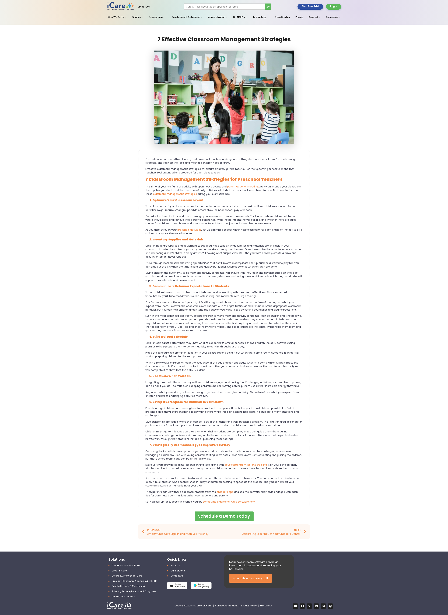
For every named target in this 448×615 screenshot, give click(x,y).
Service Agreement (226, 605)
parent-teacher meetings (243, 186)
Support (313, 17)
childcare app (225, 492)
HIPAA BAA (266, 605)
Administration (216, 17)
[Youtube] (295, 606)
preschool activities (189, 230)
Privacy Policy (249, 605)
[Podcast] (330, 606)
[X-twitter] (309, 606)
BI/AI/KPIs (239, 17)
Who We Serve (116, 17)
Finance (136, 17)
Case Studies (282, 17)
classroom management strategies (175, 194)
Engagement (156, 17)
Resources (332, 17)
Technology (260, 17)
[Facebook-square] (302, 606)
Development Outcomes (186, 17)
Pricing (299, 17)
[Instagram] (323, 606)
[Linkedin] (316, 606)
